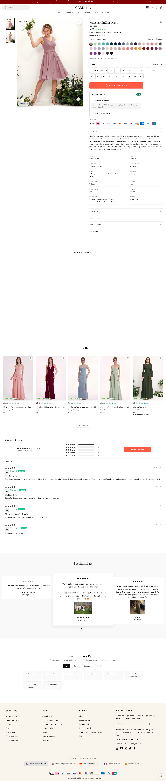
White (103, 53)
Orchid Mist (160, 48)
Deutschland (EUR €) (91, 764)
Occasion (87, 666)
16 (92, 76)
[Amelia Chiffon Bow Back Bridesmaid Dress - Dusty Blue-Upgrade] (69, 403)
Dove (139, 44)
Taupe (119, 48)
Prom (78, 12)
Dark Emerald (111, 44)
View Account (12, 716)
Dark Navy (135, 44)
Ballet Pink (123, 48)
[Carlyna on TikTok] (130, 748)
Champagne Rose (156, 44)
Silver (127, 44)
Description (94, 132)
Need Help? (94, 231)
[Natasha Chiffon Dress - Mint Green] (7, 319)
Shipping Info (48, 716)
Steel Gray (131, 44)
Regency (95, 53)
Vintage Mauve (91, 44)
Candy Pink (91, 48)
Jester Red (148, 48)
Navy (119, 44)
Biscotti (111, 48)
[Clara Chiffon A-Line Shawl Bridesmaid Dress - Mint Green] (107, 403)
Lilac (95, 48)
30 (135, 76)
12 (147, 70)
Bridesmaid (68, 12)
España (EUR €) (134, 764)
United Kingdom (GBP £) (65, 764)
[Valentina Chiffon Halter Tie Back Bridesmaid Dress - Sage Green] (45, 403)
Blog (81, 736)
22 (110, 76)
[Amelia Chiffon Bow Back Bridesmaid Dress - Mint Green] (74, 403)
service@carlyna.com (132, 744)
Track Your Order (13, 720)
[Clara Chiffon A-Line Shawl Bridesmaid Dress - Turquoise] (112, 403)
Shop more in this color (155, 39)
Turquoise (107, 44)
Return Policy (94, 218)
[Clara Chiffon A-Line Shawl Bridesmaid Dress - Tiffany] (109, 403)
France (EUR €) (114, 764)
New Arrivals (11, 732)
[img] (10, 468)
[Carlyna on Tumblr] (134, 748)
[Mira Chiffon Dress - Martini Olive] (134, 403)
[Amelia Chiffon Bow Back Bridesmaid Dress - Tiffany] (80, 403)
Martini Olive (160, 44)
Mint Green (95, 44)
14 (153, 70)
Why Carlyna (84, 720)
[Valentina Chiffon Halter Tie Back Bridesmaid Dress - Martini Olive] (39, 403)
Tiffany (103, 44)
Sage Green (99, 44)
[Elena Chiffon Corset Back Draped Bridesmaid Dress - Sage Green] (12, 403)
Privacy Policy (85, 724)
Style (66, 666)
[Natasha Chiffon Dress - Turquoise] (15, 319)
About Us (83, 716)
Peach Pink (127, 48)
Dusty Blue (123, 44)
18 (98, 76)
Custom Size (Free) (98, 70)
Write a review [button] (137, 450)
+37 (18, 320)
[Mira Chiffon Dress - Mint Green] (136, 403)
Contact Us (47, 740)
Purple (91, 53)
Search (9, 728)
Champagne (115, 48)
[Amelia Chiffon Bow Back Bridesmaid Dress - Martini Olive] (72, 403)
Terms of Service (86, 728)
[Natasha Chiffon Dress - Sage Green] (10, 319)
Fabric (99, 666)
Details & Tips (94, 212)
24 (116, 76)
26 (122, 76)
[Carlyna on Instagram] (117, 748)
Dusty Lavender (99, 48)
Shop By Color (12, 736)
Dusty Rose (148, 44)
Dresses (86, 12)
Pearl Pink (143, 44)
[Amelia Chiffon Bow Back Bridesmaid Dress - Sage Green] (77, 403)
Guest (95, 12)
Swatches (105, 12)
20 (104, 76)
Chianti (156, 48)
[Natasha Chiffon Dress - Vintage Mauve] (4, 319)
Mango (135, 48)
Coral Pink (131, 48)
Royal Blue (115, 44)
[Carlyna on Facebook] (121, 748)
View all (82, 425)
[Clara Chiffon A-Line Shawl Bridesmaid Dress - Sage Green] (101, 403)
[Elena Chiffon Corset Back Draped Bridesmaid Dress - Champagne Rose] (4, 403)
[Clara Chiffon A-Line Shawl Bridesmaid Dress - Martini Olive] (104, 403)
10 (141, 70)
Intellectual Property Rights (90, 732)
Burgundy (152, 48)
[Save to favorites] (79, 21)
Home (91, 19)
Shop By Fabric (12, 740)
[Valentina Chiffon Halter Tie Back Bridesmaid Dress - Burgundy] (37, 403)
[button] (93, 35)
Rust (143, 48)
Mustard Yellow (139, 48)
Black (111, 53)
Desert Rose (152, 44)
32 (141, 76)
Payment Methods (50, 720)
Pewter (107, 53)
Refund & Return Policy (52, 724)
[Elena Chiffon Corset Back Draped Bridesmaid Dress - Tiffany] (15, 403)
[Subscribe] (148, 724)
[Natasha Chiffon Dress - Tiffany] (12, 319)
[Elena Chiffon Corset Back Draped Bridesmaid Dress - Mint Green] (10, 403)
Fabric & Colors (95, 225)
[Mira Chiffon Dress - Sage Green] (139, 403)
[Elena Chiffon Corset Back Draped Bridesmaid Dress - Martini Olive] (7, 403)
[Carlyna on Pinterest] (126, 748)
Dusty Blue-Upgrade (103, 48)
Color (76, 666)
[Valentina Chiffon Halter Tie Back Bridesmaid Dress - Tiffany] (47, 403)
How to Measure (49, 736)
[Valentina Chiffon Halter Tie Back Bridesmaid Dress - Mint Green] (42, 403)
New (59, 12)
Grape (99, 53)
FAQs (44, 732)
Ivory (107, 48)
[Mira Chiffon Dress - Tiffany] (142, 403)
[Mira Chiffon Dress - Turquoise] (145, 403)
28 (128, 76)
